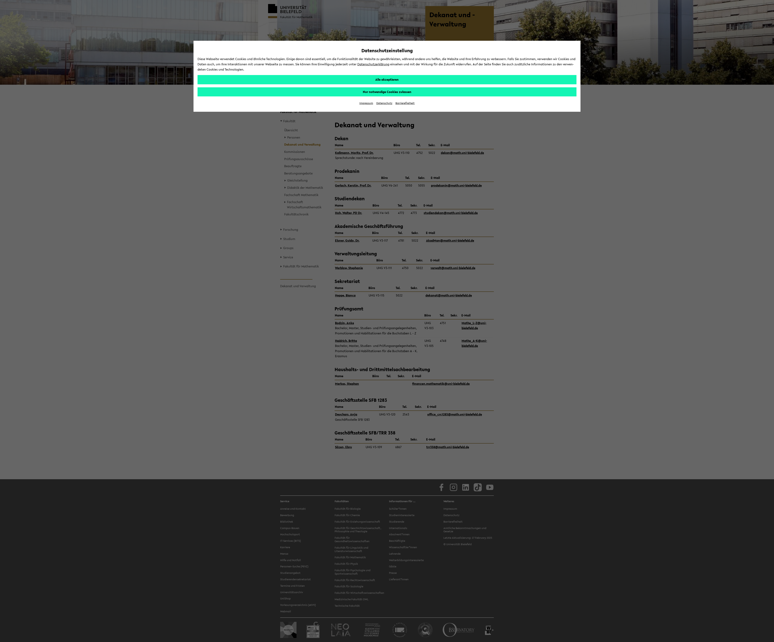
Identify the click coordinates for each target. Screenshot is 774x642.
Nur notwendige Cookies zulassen (387, 92)
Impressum (366, 103)
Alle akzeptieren (387, 79)
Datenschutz (384, 103)
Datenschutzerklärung (373, 64)
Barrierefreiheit (405, 103)
